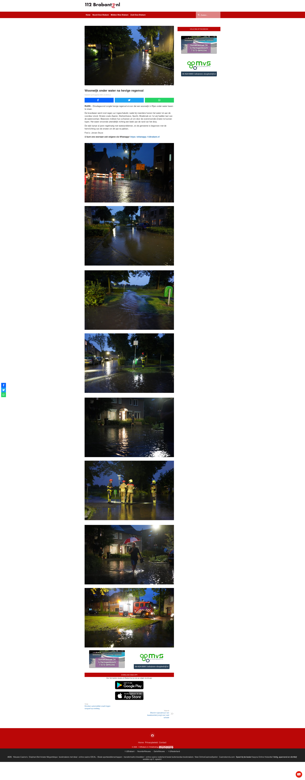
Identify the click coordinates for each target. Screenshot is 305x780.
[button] (299, 774)
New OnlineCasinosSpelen (206, 738)
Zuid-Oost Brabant (138, 15)
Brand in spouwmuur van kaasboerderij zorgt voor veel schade (158, 695)
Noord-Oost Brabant (100, 15)
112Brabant (129, 732)
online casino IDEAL (87, 738)
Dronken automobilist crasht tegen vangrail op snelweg (97, 687)
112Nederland (174, 732)
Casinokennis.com (227, 738)
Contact (162, 723)
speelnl (158, 740)
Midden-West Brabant (119, 15)
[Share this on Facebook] (99, 100)
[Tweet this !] (129, 100)
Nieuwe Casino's (20, 738)
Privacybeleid (151, 723)
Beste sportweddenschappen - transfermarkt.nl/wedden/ (121, 738)
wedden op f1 (148, 740)
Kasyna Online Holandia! (262, 738)
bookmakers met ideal (68, 738)
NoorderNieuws (144, 732)
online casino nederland (156, 738)
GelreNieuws (159, 732)
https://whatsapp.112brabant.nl (145, 136)
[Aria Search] (198, 14)
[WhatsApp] (159, 100)
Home (88, 15)
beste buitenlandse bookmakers (180, 738)
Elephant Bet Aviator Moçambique (43, 738)
